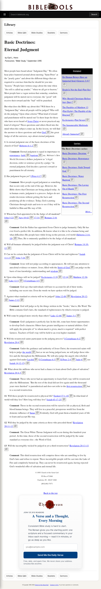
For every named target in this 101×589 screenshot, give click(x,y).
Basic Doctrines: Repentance (75, 158)
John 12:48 (60, 296)
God (44, 132)
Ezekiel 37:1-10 (61, 395)
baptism (34, 155)
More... (88, 211)
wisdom (54, 271)
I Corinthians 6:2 (72, 338)
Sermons (63, 33)
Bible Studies (37, 33)
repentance (15, 155)
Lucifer (30, 359)
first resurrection (74, 386)
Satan (32, 412)
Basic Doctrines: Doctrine (74, 153)
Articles (9, 33)
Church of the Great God (41, 585)
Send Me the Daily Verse (50, 555)
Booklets (51, 33)
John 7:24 (20, 257)
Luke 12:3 (13, 280)
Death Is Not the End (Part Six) (76, 89)
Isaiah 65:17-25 (54, 399)
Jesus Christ (33, 121)
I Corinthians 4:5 (31, 280)
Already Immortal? (71, 134)
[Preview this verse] (35, 145)
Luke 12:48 (56, 315)
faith (23, 155)
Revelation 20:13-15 (79, 445)
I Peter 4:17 (36, 176)
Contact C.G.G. (54, 585)
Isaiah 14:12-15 (17, 363)
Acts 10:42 (24, 217)
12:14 (65, 277)
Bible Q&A (22, 33)
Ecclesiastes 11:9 (49, 277)
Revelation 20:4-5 (12, 372)
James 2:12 (14, 300)
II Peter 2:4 (65, 359)
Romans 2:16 (51, 217)
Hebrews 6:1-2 (26, 145)
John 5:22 (9, 217)
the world (26, 352)
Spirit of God (64, 267)
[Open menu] (4, 14)
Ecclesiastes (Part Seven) (73, 120)
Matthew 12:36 (80, 277)
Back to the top (51, 493)
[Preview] (64, 84)
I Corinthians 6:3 (47, 359)
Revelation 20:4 (11, 342)
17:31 (36, 217)
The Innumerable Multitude (75, 125)
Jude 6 (79, 359)
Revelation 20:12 (79, 296)
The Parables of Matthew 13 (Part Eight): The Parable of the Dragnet (76, 111)
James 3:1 (71, 315)
